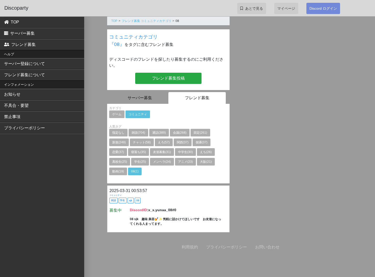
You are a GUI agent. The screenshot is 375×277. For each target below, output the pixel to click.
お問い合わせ (267, 247)
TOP (15, 22)
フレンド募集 (23, 44)
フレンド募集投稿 (168, 78)
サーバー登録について (24, 63)
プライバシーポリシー (24, 128)
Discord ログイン (323, 8)
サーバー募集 (22, 33)
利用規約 (190, 247)
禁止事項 (12, 117)
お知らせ (12, 94)
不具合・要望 (16, 105)
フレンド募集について (24, 75)
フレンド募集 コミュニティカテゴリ (146, 21)
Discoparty (16, 8)
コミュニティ (115, 195)
